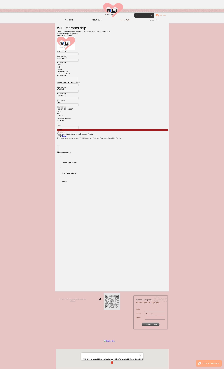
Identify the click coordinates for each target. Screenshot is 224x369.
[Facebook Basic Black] (100, 299)
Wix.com (72, 300)
